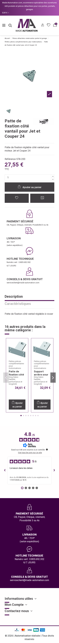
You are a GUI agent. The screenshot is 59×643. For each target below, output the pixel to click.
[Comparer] (24, 351)
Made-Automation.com (12, 3)
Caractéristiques (18, 304)
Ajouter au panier (32, 187)
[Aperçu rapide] (24, 357)
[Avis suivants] (54, 470)
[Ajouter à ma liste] (17, 198)
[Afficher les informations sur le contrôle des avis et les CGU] (47, 449)
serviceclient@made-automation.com (23, 282)
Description (14, 297)
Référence (10, 159)
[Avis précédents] (5, 470)
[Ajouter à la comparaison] (42, 198)
